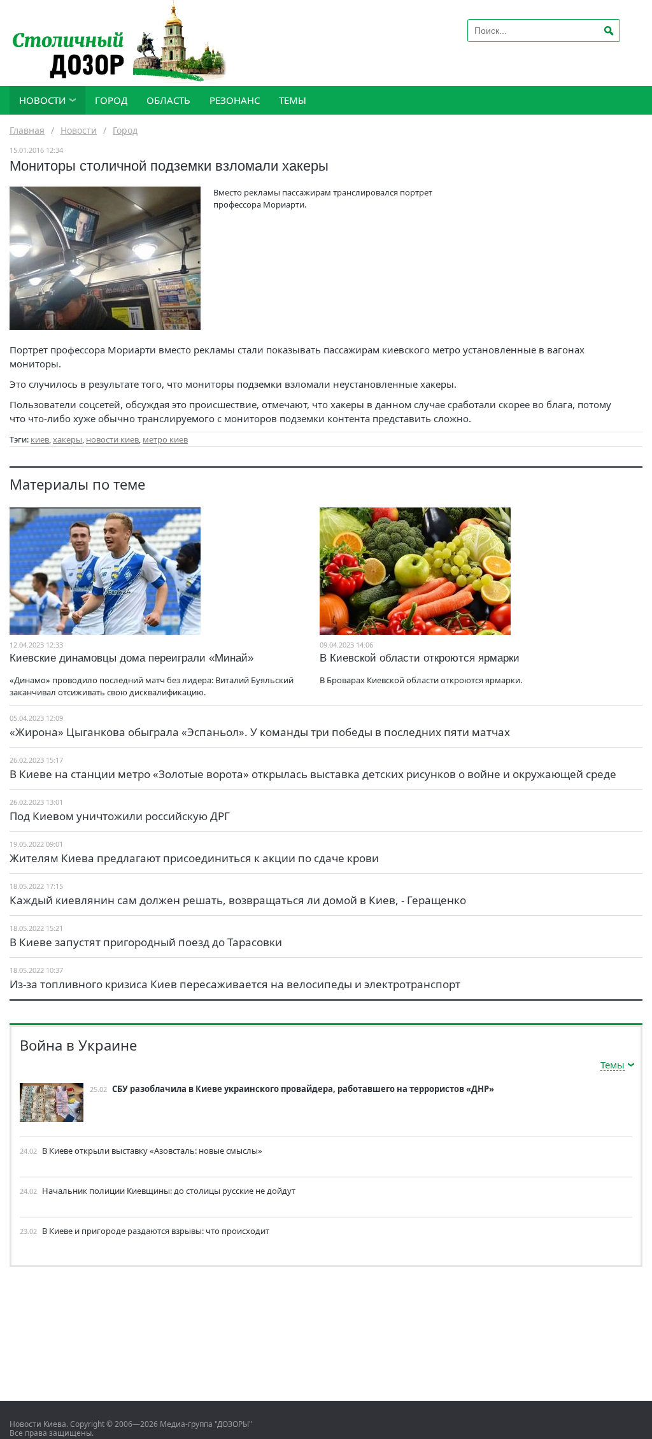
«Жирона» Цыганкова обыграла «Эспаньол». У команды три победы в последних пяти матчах (260, 732)
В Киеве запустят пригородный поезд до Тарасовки (146, 942)
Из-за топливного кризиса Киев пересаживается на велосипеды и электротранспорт (235, 984)
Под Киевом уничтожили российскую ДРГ (120, 816)
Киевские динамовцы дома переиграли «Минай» (131, 658)
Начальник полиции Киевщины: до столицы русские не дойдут (168, 1190)
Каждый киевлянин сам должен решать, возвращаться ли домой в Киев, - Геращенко (238, 900)
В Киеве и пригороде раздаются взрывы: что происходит (155, 1231)
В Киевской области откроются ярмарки (420, 658)
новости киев (112, 439)
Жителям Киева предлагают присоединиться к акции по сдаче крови (194, 858)
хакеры (67, 439)
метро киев (165, 439)
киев (40, 439)
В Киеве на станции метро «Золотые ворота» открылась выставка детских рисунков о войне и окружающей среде (313, 774)
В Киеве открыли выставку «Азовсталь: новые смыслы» (152, 1150)
